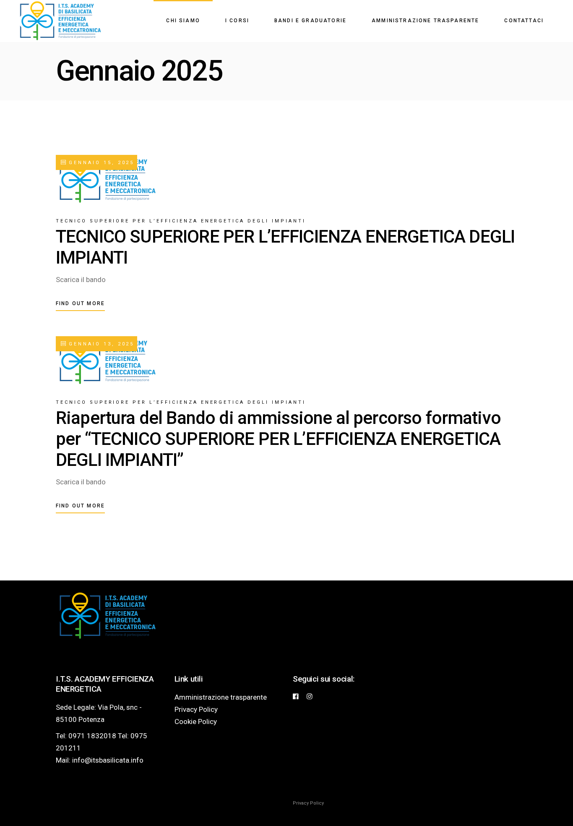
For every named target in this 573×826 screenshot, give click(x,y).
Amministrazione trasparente (221, 697)
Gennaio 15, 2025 (100, 162)
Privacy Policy (196, 709)
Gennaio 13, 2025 (100, 344)
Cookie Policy (196, 721)
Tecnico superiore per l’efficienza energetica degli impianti (181, 221)
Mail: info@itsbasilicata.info (99, 760)
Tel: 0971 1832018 (86, 736)
